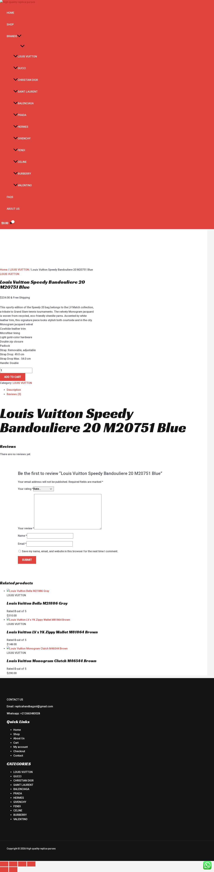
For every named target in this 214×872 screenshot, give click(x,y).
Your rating (25, 488)
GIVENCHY (24, 138)
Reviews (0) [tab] (14, 394)
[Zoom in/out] (4, 863)
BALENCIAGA (26, 103)
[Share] (22, 863)
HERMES (23, 126)
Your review (26, 528)
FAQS (10, 197)
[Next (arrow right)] (13, 869)
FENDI (21, 150)
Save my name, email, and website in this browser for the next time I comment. (70, 551)
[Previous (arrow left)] (4, 869)
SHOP (10, 24)
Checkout (19, 751)
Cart (16, 742)
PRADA (22, 115)
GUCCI (22, 68)
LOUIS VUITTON (27, 56)
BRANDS (12, 36)
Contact (18, 755)
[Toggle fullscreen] (13, 863)
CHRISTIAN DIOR (28, 79)
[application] (19, 36)
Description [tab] (14, 389)
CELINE (22, 161)
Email (22, 543)
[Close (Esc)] (31, 863)
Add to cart (12, 377)
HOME (10, 12)
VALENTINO (25, 185)
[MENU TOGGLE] (22, 46)
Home (3, 269)
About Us (19, 738)
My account (20, 747)
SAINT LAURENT (28, 91)
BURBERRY (24, 173)
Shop (16, 734)
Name (22, 535)
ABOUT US (13, 208)
